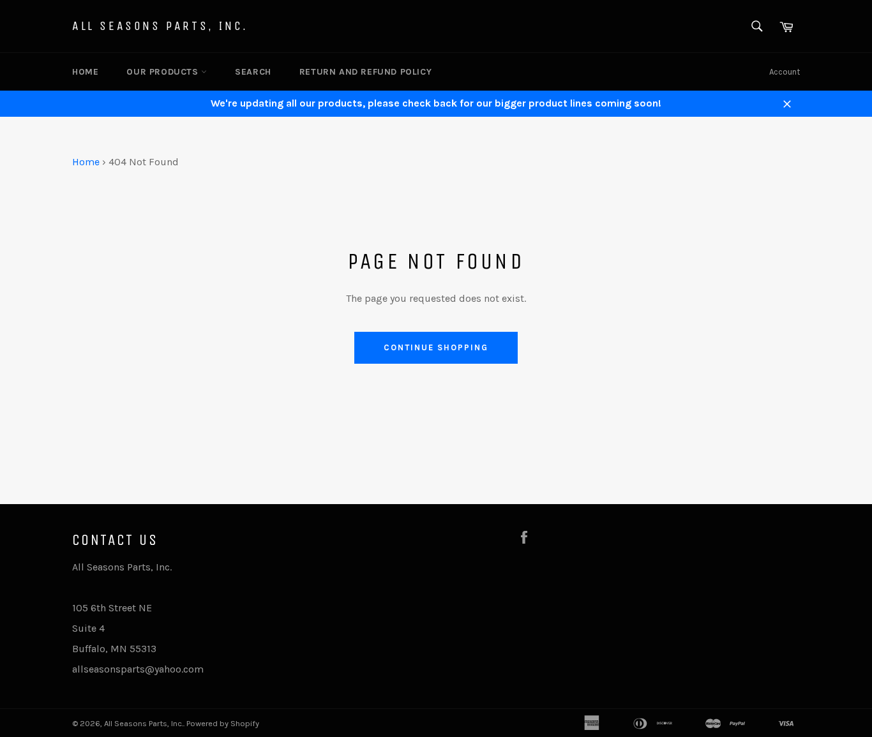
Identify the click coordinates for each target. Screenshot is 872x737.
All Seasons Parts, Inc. (160, 26)
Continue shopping (436, 347)
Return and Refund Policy (365, 71)
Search (253, 71)
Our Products (163, 71)
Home (85, 71)
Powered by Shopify (222, 723)
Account (784, 72)
